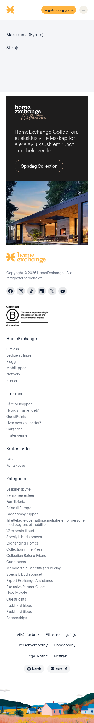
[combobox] (34, 669)
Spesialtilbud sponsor (24, 537)
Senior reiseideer (20, 495)
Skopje (12, 47)
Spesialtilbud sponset (24, 574)
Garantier (14, 429)
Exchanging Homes (22, 543)
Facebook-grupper (22, 514)
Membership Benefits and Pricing (33, 568)
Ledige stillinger (19, 355)
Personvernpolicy (33, 645)
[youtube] (62, 291)
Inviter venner (17, 435)
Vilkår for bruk (28, 634)
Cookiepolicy (64, 645)
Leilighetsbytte (18, 489)
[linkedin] (42, 291)
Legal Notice (37, 656)
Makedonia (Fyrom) (24, 34)
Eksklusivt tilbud (19, 605)
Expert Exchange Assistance (29, 581)
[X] (52, 291)
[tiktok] (31, 291)
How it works (17, 593)
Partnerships (16, 618)
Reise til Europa (18, 508)
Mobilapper (16, 368)
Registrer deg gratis (58, 10)
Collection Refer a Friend (26, 556)
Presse (11, 380)
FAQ (10, 459)
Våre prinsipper (19, 404)
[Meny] (83, 10)
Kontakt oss (15, 465)
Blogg (11, 362)
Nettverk (13, 374)
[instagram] (21, 291)
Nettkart (60, 656)
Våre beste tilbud (20, 531)
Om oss (12, 349)
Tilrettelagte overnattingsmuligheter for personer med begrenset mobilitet (46, 522)
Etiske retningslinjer (62, 634)
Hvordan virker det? (22, 410)
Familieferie (15, 502)
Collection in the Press (24, 549)
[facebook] (10, 291)
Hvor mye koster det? (23, 423)
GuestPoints (16, 417)
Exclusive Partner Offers (26, 587)
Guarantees (16, 562)
